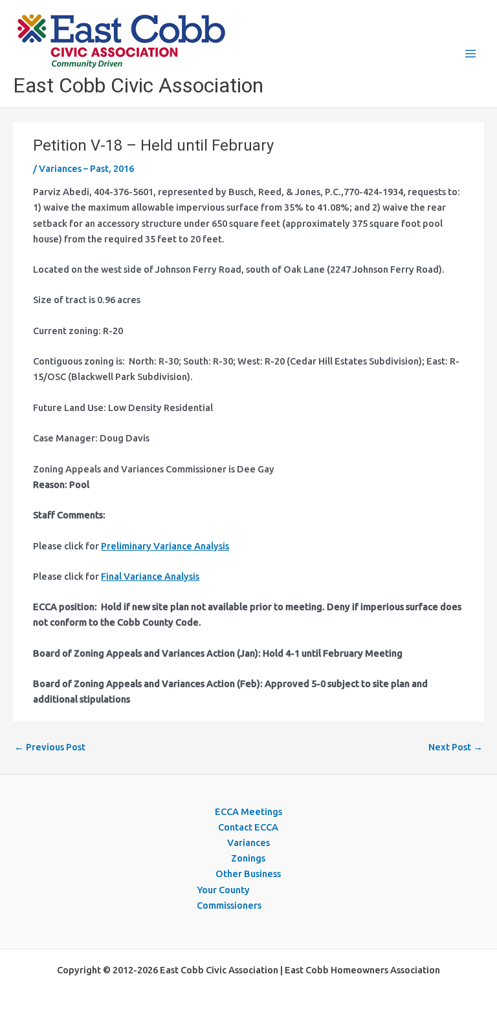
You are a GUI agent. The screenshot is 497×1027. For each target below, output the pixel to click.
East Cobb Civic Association (138, 85)
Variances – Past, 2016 (86, 168)
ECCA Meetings (248, 811)
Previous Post (49, 746)
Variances (248, 842)
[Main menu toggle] (470, 53)
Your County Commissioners (229, 897)
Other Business (248, 873)
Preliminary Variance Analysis (165, 545)
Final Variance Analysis (150, 576)
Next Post (455, 746)
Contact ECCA (248, 826)
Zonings (248, 857)
